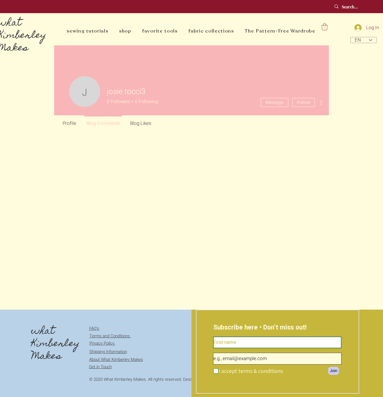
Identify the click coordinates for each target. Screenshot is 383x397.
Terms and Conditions (110, 336)
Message (274, 102)
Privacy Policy (102, 343)
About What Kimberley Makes (116, 359)
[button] (324, 26)
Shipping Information (108, 352)
